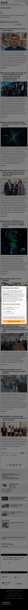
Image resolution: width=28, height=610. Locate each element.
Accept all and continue (13, 321)
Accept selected (14, 317)
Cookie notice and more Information (11, 304)
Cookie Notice (5, 294)
